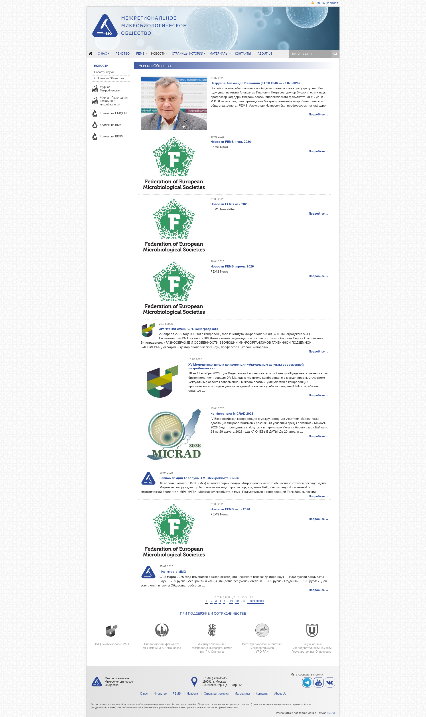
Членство (122, 53)
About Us (265, 53)
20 (237, 600)
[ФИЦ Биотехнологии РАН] (111, 630)
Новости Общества (110, 78)
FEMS (140, 53)
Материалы (219, 53)
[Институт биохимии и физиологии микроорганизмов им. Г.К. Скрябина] (212, 630)
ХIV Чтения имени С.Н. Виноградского (188, 329)
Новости (158, 53)
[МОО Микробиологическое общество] (139, 26)
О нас (102, 53)
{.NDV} (331, 713)
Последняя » (256, 600)
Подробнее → (318, 114)
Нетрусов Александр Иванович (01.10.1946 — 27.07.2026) (255, 83)
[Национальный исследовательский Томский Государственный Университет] (312, 630)
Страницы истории (187, 53)
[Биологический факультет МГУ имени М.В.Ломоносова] (162, 630)
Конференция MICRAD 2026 (232, 413)
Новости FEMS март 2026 (230, 509)
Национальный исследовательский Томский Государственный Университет (312, 647)
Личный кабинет (326, 3)
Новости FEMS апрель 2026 (232, 266)
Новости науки (104, 72)
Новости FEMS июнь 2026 (231, 141)
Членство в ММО (173, 571)
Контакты (243, 53)
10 (231, 600)
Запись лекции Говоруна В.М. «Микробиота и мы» (199, 478)
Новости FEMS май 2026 (229, 204)
